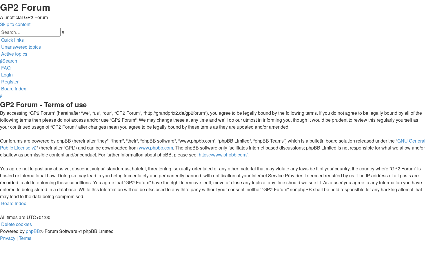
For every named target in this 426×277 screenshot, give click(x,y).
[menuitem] (20, 46)
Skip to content (15, 24)
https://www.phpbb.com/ (223, 154)
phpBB (33, 231)
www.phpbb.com (156, 147)
